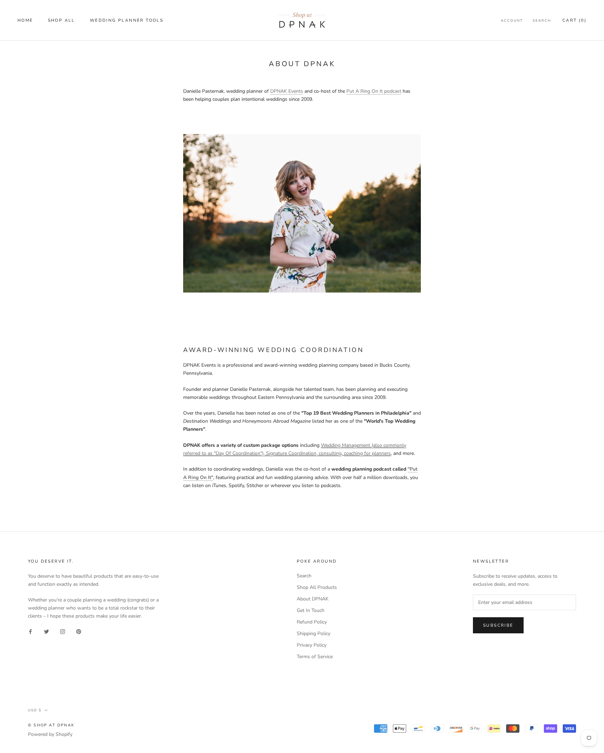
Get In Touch (310, 610)
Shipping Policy (313, 633)
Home (25, 20)
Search (542, 20)
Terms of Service (315, 656)
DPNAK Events (286, 91)
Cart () (574, 20)
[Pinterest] (78, 631)
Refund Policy (312, 622)
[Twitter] (46, 631)
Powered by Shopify (50, 734)
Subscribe (498, 625)
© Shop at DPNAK (51, 725)
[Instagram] (62, 631)
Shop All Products (317, 587)
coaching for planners (367, 453)
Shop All (61, 20)
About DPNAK (313, 599)
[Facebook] (30, 631)
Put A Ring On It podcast (373, 91)
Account (512, 20)
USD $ (35, 710)
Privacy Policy (311, 645)
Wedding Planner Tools (126, 20)
